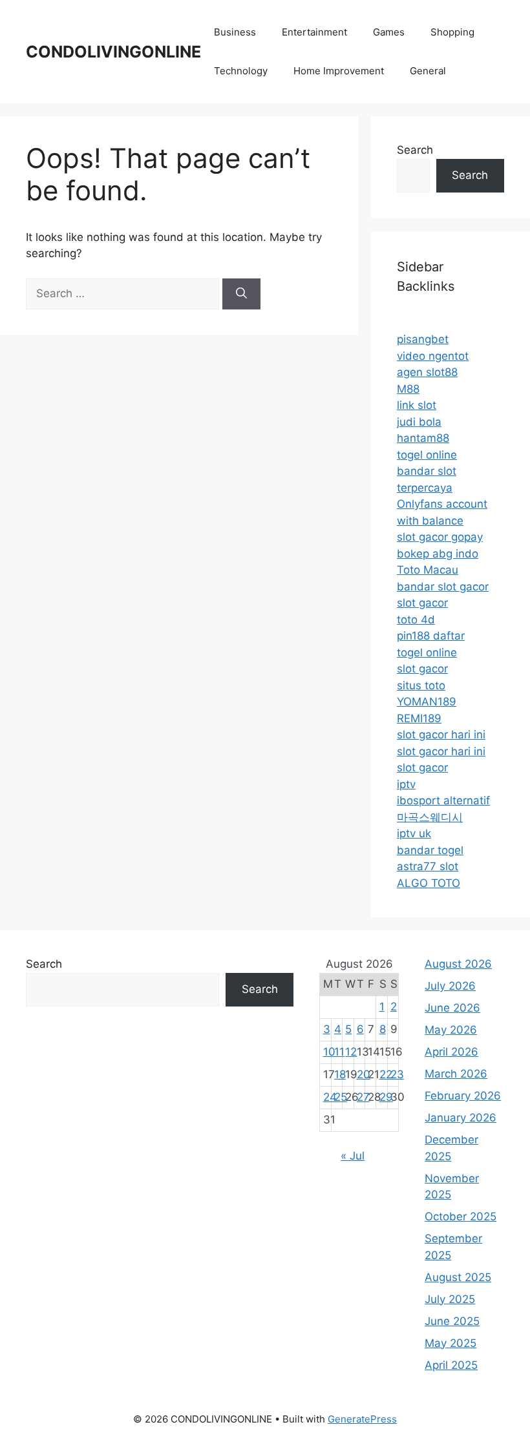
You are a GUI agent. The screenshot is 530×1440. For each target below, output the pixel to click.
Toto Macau (427, 569)
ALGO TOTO (428, 883)
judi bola (419, 421)
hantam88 (423, 438)
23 (397, 1074)
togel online (427, 454)
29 (386, 1096)
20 (363, 1074)
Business (235, 32)
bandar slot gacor (443, 586)
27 (363, 1096)
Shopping (452, 32)
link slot (416, 405)
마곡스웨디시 (430, 817)
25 (340, 1096)
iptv (406, 784)
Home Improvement (338, 71)
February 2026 (463, 1095)
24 (330, 1096)
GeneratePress (362, 1419)
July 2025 (450, 1299)
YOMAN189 (426, 701)
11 (339, 1051)
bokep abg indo (437, 553)
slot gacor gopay (440, 536)
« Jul (353, 1155)
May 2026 (451, 1029)
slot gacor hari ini (441, 734)
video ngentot (433, 356)
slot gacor (422, 602)
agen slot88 (427, 372)
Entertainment (314, 32)
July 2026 (450, 985)
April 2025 (451, 1365)
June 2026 (452, 1007)
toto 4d (416, 619)
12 (351, 1051)
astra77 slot (427, 866)
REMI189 (419, 718)
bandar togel (430, 850)
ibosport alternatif (443, 800)
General (428, 71)
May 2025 (450, 1343)
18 (340, 1074)
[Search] (241, 293)
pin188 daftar (431, 635)
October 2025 (460, 1216)
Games (389, 32)
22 (385, 1074)
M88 (408, 388)
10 (329, 1051)
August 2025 (458, 1277)
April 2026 (451, 1051)
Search (415, 149)
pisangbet (423, 339)
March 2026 (456, 1073)
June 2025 (452, 1321)
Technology (241, 71)
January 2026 (460, 1117)
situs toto (421, 685)
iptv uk (414, 833)
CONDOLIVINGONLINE (113, 51)
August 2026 (458, 963)
